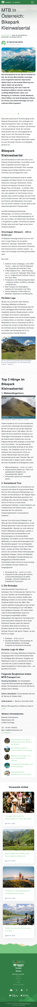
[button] (18, 962)
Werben (18, 971)
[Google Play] (14, 995)
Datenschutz (18, 978)
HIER (3, 709)
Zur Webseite (6, 733)
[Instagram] (22, 990)
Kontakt (18, 968)
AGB (18, 980)
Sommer (8, 2)
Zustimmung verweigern (18, 984)
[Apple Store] (24, 995)
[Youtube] (11, 990)
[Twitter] (16, 990)
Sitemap (18, 982)
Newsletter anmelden (18, 974)
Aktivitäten (6, 35)
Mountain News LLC (25, 1003)
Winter (17, 2)
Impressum (18, 976)
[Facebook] (27, 990)
